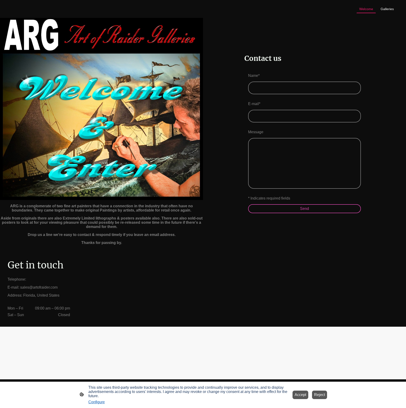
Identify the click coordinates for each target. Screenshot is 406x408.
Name (254, 76)
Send (304, 209)
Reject (319, 395)
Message (255, 132)
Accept (300, 395)
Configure (96, 402)
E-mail (254, 104)
